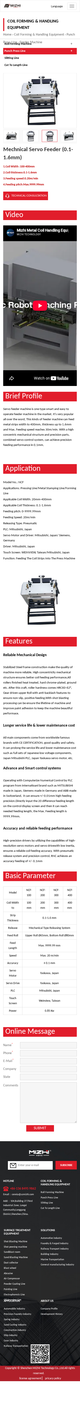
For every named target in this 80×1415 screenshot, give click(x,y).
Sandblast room (12, 1252)
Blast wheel (10, 1268)
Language (57, 6)
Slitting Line (11, 58)
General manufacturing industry (57, 1264)
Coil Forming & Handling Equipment (39, 34)
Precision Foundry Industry (17, 1314)
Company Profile (49, 1309)
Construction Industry (15, 1330)
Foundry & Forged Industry (54, 1243)
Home (7, 34)
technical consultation (29, 195)
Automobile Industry (14, 1309)
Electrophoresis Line (14, 1294)
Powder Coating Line (14, 1284)
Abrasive (8, 1273)
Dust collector (11, 1263)
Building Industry (49, 1254)
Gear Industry (11, 1340)
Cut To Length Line (16, 65)
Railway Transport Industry (54, 1249)
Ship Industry (10, 1335)
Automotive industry (51, 1238)
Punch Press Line (14, 51)
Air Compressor (12, 1278)
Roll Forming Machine (18, 44)
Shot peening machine (15, 1247)
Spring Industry (11, 1319)
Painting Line (10, 1289)
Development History (52, 1314)
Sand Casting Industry (15, 1325)
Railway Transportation (16, 1346)
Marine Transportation (52, 1259)
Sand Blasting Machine (16, 1257)
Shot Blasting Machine (15, 1241)
